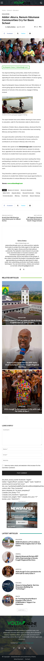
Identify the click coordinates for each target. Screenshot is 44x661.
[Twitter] (24, 269)
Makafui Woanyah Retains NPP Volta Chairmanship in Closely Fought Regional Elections (22, 365)
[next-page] (6, 417)
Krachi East (25, 196)
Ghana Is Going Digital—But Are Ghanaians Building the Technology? (27, 587)
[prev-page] (3, 417)
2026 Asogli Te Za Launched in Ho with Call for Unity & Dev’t (22, 410)
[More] (30, 33)
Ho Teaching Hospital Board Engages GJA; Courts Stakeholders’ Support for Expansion (26, 601)
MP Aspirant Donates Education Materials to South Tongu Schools (34, 219)
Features (18, 582)
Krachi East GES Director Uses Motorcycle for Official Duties (11, 219)
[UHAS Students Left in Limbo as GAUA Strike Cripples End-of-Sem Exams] (22, 303)
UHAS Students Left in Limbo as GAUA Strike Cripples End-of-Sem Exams (22, 321)
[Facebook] (20, 269)
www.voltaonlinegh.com (15, 183)
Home (4, 10)
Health (18, 596)
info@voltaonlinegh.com (25, 643)
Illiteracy (17, 196)
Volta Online (11, 27)
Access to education (26, 190)
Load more (21, 610)
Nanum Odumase (35, 196)
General (9, 10)
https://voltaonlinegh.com (22, 243)
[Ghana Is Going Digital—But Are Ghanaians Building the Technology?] (8, 586)
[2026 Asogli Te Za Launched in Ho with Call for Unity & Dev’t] (22, 392)
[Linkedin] (25, 648)
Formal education (8, 196)
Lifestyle (21, 406)
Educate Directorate (28, 193)
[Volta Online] (3, 27)
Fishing (38, 193)
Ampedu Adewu (16, 193)
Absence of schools (13, 190)
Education (16, 10)
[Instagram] (19, 648)
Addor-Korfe (6, 193)
